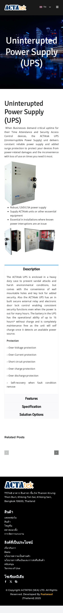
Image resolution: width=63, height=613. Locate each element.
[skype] (16, 581)
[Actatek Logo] (15, 5)
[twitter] (11, 581)
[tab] (31, 269)
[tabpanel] (31, 333)
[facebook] (5, 581)
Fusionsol (47, 594)
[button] (6, 452)
